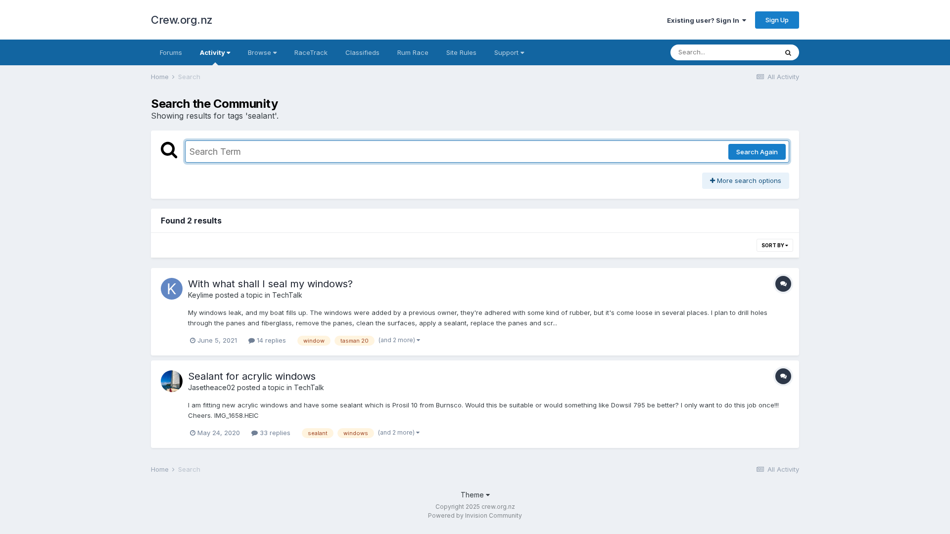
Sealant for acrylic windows (252, 376)
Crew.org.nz (182, 19)
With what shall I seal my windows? (270, 284)
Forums (171, 52)
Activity (213, 52)
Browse (260, 52)
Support (507, 52)
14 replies (270, 340)
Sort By (773, 245)
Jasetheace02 (211, 387)
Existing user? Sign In (704, 20)
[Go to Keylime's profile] (172, 289)
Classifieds (362, 52)
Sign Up (777, 20)
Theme (473, 494)
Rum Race (412, 52)
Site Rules (461, 52)
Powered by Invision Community (475, 515)
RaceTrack (311, 52)
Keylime (200, 295)
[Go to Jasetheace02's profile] (172, 381)
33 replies (274, 433)
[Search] (788, 52)
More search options (748, 180)
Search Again (757, 152)
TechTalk (287, 295)
